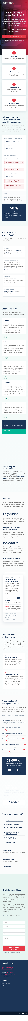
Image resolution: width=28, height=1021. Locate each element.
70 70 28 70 (9, 972)
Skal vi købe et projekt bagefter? (11, 838)
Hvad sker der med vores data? (14, 821)
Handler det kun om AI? (12, 824)
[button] (14, 821)
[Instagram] (26, 1013)
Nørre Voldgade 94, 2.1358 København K (7, 968)
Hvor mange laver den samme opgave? (11, 727)
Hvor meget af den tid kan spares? (10, 744)
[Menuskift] (26, 2)
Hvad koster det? (10, 842)
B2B (2, 985)
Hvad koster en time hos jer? (9, 749)
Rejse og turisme (5, 984)
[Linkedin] (19, 1013)
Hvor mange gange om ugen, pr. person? (12, 733)
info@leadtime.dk (10, 974)
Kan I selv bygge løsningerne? (14, 828)
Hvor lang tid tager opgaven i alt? (10, 738)
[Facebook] (23, 1013)
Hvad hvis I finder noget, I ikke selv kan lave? (12, 833)
